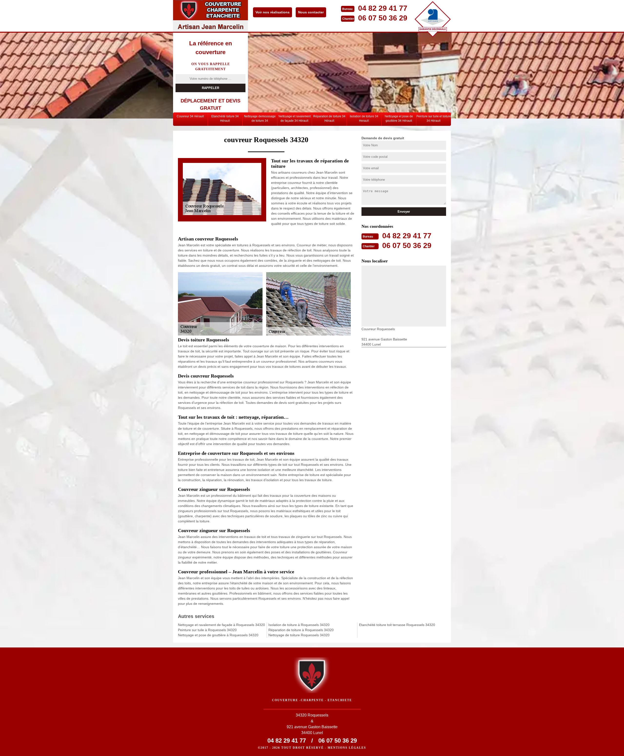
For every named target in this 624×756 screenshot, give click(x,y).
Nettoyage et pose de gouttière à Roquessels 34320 (218, 635)
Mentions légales (347, 747)
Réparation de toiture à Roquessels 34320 (301, 630)
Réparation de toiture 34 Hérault (329, 118)
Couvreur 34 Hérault (190, 116)
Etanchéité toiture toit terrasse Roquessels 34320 (397, 625)
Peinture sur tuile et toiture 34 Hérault (433, 118)
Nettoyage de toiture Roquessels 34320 (299, 635)
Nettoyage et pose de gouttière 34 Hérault (399, 118)
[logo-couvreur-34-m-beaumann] (210, 16)
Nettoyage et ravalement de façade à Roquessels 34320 (221, 625)
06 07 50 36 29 (382, 18)
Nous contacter (311, 12)
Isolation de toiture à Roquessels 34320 (299, 625)
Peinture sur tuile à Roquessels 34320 (207, 630)
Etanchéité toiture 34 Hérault (225, 118)
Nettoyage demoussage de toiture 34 (260, 118)
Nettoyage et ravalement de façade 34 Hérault (294, 118)
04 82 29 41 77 (382, 8)
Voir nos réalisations (272, 12)
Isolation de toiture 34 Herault (364, 118)
